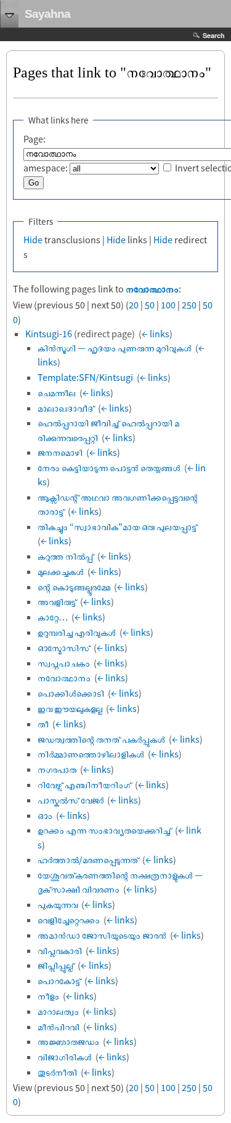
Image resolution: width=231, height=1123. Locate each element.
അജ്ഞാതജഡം (68, 1041)
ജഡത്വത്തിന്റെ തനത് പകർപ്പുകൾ (101, 739)
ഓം (45, 815)
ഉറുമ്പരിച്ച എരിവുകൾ (77, 632)
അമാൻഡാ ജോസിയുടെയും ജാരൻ (102, 935)
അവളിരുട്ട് (57, 601)
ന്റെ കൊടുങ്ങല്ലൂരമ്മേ (74, 587)
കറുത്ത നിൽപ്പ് (66, 556)
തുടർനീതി (57, 1072)
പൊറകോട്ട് (59, 980)
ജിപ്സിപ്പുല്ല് (56, 965)
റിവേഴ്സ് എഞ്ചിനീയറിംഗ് (84, 784)
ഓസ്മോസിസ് (64, 647)
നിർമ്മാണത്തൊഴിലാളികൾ (91, 754)
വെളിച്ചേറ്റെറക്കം (69, 920)
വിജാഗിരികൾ (65, 1057)
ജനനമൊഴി (60, 452)
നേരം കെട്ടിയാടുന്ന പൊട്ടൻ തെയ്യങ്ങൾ (109, 467)
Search (214, 35)
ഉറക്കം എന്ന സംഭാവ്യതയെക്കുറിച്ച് (104, 830)
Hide (33, 239)
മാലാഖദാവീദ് (66, 408)
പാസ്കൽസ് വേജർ (70, 800)
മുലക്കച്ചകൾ (61, 571)
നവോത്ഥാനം (152, 289)
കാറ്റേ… (53, 617)
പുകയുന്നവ (58, 904)
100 (168, 305)
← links (155, 333)
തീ (43, 724)
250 (189, 305)
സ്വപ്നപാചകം (64, 663)
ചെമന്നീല (57, 392)
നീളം (48, 996)
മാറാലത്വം (58, 1011)
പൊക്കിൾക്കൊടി (71, 693)
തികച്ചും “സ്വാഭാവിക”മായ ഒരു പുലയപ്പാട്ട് (117, 526)
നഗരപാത (57, 769)
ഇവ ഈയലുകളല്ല (70, 708)
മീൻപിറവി (58, 1026)
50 (150, 305)
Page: (34, 139)
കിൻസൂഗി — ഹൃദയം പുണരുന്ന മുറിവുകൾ (115, 348)
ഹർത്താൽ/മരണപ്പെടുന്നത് (88, 859)
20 (134, 305)
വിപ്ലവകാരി (60, 950)
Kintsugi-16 (48, 333)
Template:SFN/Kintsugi (85, 377)
